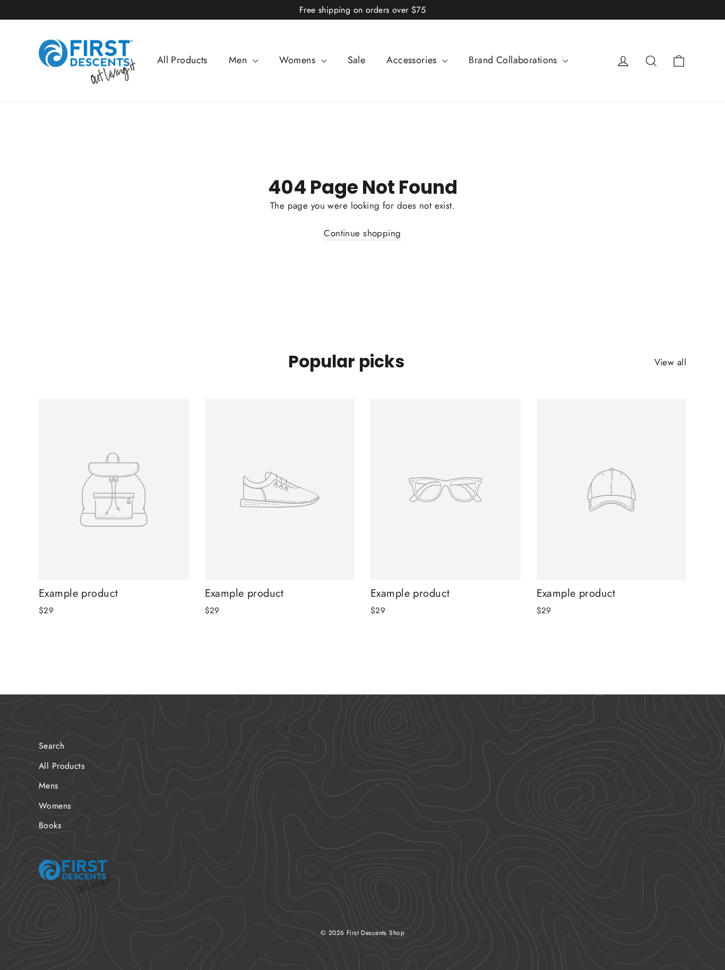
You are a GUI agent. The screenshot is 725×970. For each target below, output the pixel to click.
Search (52, 746)
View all (670, 362)
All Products (182, 60)
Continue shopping (362, 233)
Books (50, 825)
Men (239, 60)
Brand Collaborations (514, 60)
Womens (298, 60)
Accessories (412, 60)
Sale (357, 60)
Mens (48, 785)
